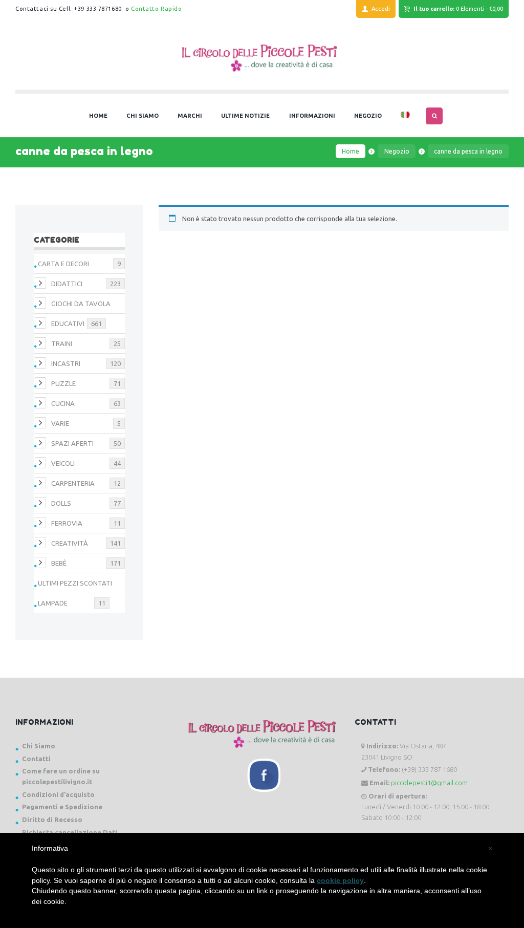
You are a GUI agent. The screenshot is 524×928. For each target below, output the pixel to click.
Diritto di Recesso (52, 819)
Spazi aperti (72, 443)
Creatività (69, 543)
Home (350, 151)
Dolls (61, 503)
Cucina (63, 403)
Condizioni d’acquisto (58, 794)
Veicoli (63, 463)
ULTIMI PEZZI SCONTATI (75, 583)
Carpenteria (73, 483)
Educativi (67, 323)
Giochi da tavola (81, 303)
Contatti (36, 758)
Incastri (65, 363)
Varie (60, 423)
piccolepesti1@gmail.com (429, 782)
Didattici (66, 283)
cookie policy (340, 880)
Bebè (59, 563)
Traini (61, 343)
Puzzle (63, 383)
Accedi (381, 9)
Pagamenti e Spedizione (62, 806)
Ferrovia (66, 523)
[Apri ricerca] (434, 115)
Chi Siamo (38, 745)
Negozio (396, 151)
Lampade (53, 603)
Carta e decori (63, 263)
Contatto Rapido (156, 9)
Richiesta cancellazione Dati (69, 832)
